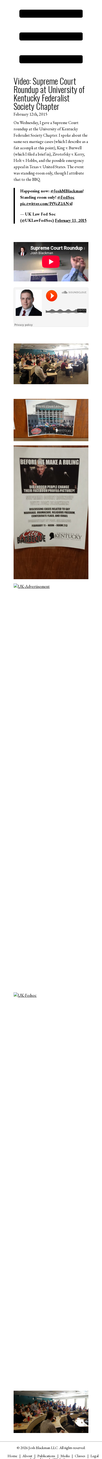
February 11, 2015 (71, 220)
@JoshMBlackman (66, 191)
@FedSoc (66, 197)
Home (12, 1455)
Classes (80, 1455)
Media (65, 1455)
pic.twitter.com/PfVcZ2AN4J (46, 203)
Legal (94, 1455)
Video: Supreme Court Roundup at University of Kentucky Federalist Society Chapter (49, 93)
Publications (46, 1455)
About (27, 1455)
